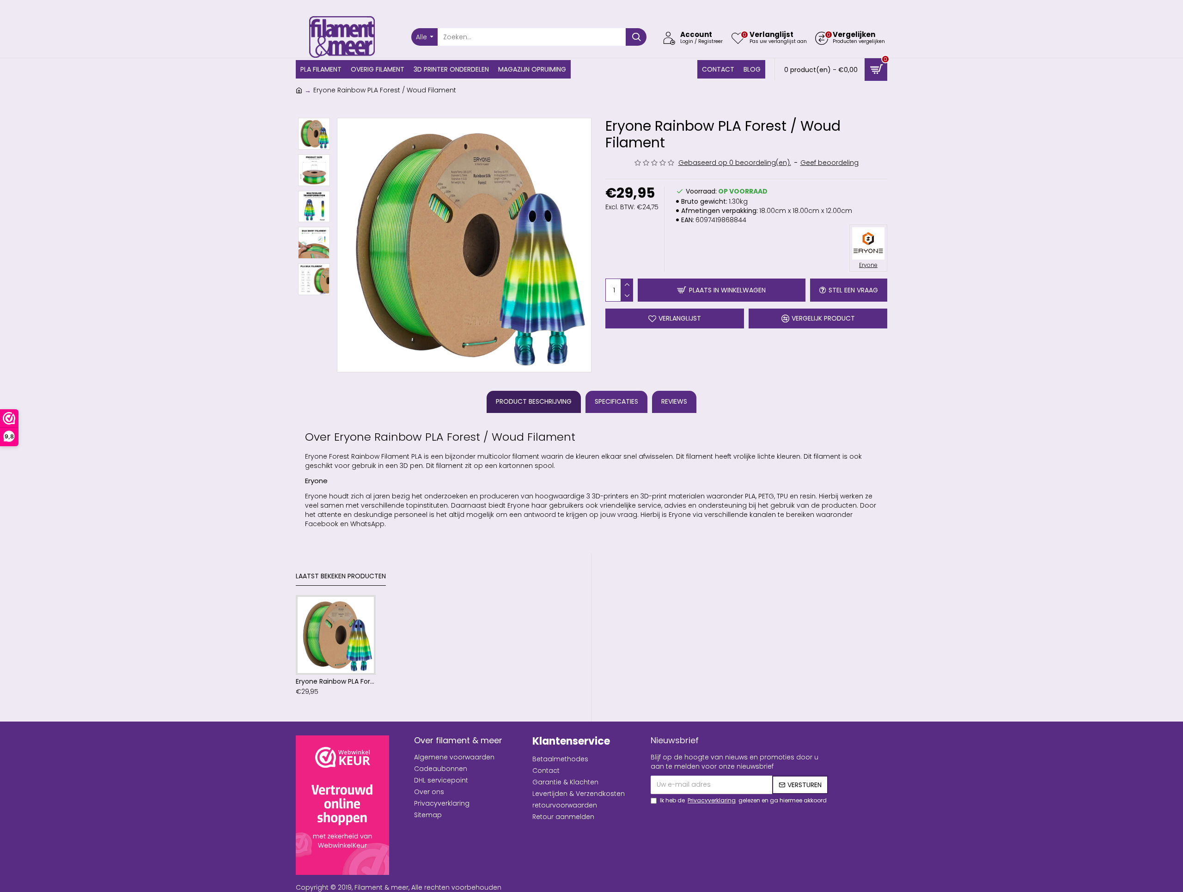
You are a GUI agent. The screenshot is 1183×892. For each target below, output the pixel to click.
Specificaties (616, 401)
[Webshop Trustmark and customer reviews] (342, 805)
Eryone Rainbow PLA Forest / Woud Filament (336, 681)
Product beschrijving (534, 401)
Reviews (674, 401)
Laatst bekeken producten (341, 576)
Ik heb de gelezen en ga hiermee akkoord (743, 800)
